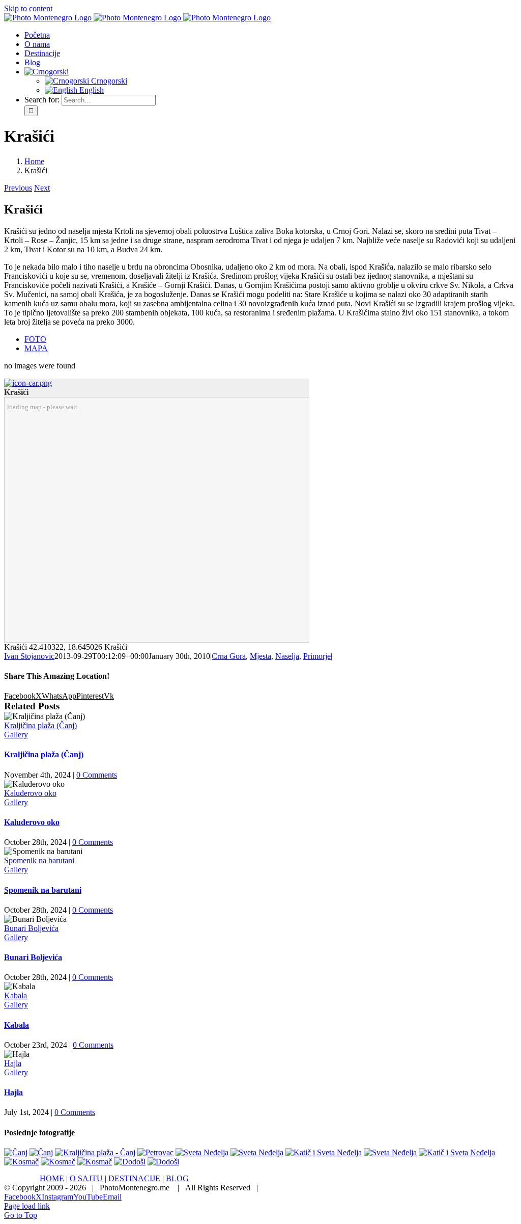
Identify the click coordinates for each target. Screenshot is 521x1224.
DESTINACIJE (134, 1178)
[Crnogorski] (46, 71)
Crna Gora (229, 656)
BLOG (177, 1178)
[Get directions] (28, 383)
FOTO (35, 339)
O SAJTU (86, 1178)
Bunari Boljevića (31, 928)
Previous (18, 187)
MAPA (36, 348)
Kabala (15, 995)
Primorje (317, 656)
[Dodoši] (130, 1161)
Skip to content (28, 8)
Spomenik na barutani (39, 860)
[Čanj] (15, 1152)
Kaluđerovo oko (30, 793)
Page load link (27, 1206)
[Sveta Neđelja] (202, 1152)
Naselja (287, 656)
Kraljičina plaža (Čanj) (40, 725)
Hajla (12, 1063)
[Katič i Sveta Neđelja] (323, 1152)
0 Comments (96, 774)
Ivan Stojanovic (29, 656)
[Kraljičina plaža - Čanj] (95, 1152)
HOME (52, 1178)
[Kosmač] (21, 1161)
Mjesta (260, 656)
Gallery (16, 734)
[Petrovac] (155, 1152)
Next (42, 187)
